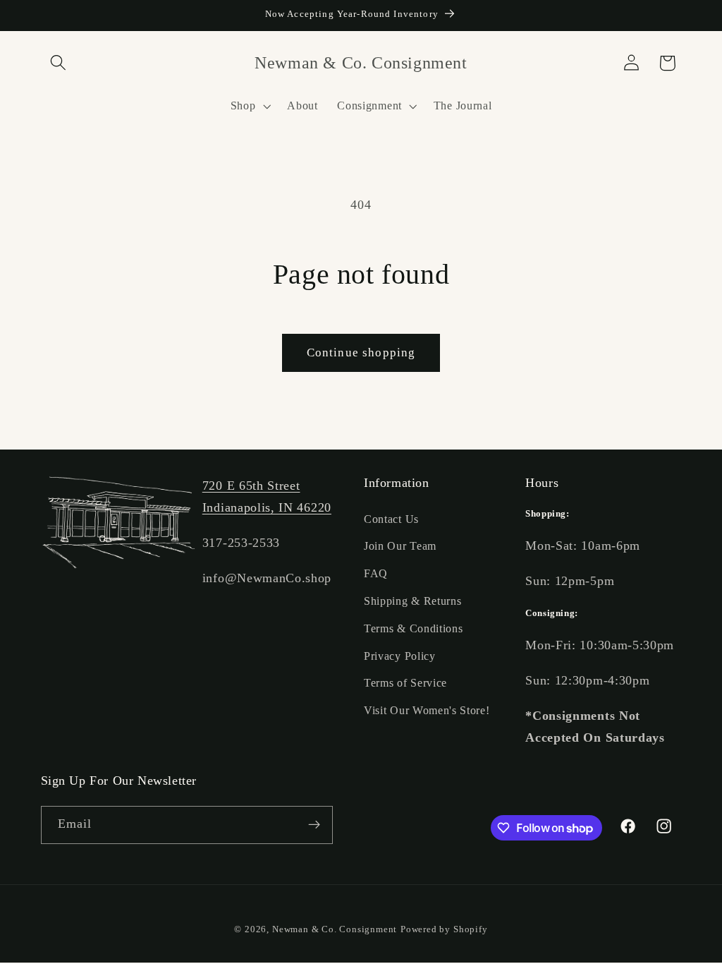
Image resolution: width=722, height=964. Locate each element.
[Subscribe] (314, 825)
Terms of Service (405, 683)
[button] (59, 63)
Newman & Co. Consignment (334, 929)
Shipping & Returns (412, 601)
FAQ (376, 573)
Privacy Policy (400, 656)
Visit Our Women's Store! (427, 710)
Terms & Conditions (413, 628)
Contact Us (391, 519)
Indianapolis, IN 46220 (266, 507)
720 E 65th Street (251, 485)
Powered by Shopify (444, 929)
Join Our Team (400, 546)
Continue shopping (361, 352)
